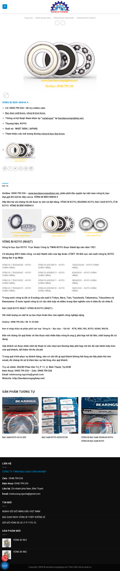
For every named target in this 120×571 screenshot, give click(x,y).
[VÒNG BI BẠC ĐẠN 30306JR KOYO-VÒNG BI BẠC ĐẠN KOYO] (99, 415)
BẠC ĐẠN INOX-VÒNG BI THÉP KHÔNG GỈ (23, 517)
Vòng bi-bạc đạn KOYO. (14, 247)
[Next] (13, 94)
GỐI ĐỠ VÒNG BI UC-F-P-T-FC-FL (19, 522)
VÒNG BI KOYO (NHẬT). (40, 308)
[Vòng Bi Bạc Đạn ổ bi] (60, 6)
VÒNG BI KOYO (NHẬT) (86, 18)
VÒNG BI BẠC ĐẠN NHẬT (63, 18)
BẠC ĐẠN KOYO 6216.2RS (14, 437)
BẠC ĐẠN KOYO (103, 202)
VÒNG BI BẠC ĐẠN (43, 18)
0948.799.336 (16, 108)
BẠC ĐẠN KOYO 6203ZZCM (55, 437)
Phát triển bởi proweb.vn (79, 567)
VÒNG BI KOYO (68, 202)
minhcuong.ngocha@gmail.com (26, 374)
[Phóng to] (6, 95)
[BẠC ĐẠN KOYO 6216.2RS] (20, 415)
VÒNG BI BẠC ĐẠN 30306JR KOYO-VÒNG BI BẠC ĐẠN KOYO (97, 439)
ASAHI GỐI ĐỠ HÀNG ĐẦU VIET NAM (21, 511)
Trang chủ (28, 18)
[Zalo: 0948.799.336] (4, 565)
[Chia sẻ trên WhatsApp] (4, 168)
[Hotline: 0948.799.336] (4, 558)
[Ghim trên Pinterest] (26, 168)
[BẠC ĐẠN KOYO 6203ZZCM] (60, 415)
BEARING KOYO (85, 202)
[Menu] (4, 6)
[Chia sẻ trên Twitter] (15, 168)
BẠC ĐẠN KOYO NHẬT (14, 308)
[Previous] (3, 452)
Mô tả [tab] (5, 186)
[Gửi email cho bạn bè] (20, 168)
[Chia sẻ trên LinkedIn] (31, 168)
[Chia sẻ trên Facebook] (10, 168)
